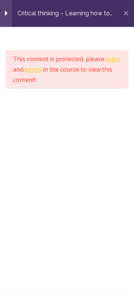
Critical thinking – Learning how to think (63, 13)
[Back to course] (126, 13)
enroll (33, 69)
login (113, 59)
